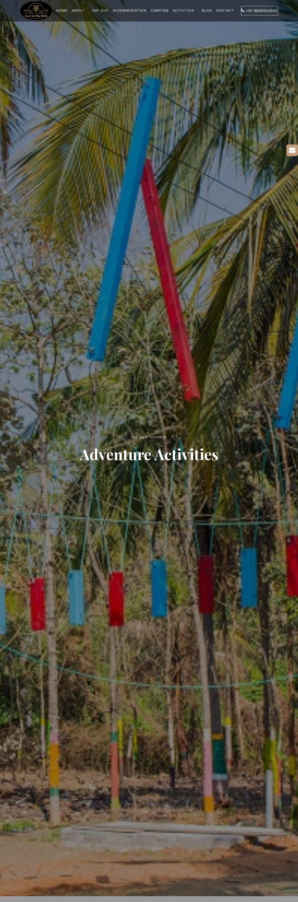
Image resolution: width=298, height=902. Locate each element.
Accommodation (130, 10)
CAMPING (160, 10)
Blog (207, 10)
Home (62, 10)
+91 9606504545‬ (261, 10)
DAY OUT (100, 10)
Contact (225, 10)
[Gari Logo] (36, 10)
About (78, 10)
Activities (183, 10)
